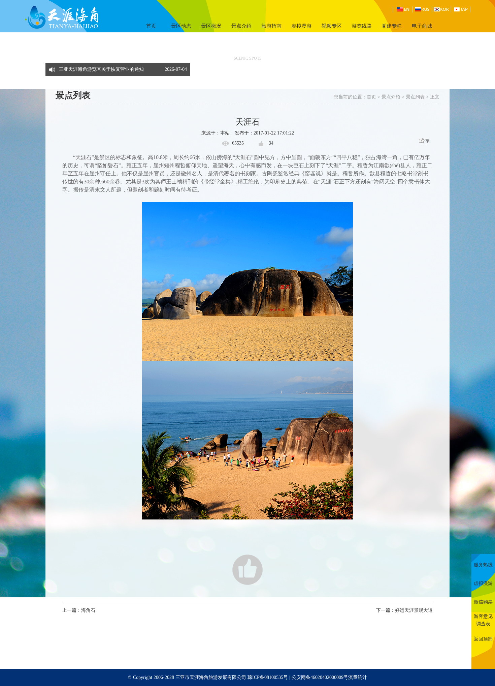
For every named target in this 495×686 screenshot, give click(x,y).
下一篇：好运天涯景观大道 (404, 610)
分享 (425, 141)
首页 (151, 26)
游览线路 (362, 26)
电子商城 (422, 26)
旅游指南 (271, 26)
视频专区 (332, 26)
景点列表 (415, 96)
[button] (183, 66)
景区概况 (211, 26)
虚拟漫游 (301, 26)
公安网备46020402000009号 (320, 677)
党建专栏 (392, 26)
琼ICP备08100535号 (268, 677)
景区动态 (181, 26)
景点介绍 (241, 26)
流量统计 (357, 677)
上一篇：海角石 (78, 610)
